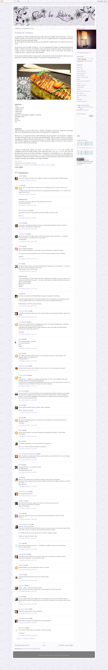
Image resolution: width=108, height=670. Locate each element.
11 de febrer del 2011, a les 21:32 (28, 486)
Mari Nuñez (22, 628)
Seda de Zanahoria (24, 210)
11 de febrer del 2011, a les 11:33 (28, 317)
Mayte (20, 441)
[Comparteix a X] (19, 167)
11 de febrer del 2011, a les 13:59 (28, 412)
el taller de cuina (23, 366)
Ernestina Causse (24, 491)
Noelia (20, 464)
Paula (61, 153)
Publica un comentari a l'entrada (25, 638)
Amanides (79, 67)
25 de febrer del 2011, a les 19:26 (28, 635)
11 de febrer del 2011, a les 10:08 (28, 241)
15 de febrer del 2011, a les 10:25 (28, 604)
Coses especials (25, 165)
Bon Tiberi (22, 391)
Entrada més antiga (66, 645)
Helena (21, 513)
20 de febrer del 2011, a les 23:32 (28, 622)
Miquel (21, 339)
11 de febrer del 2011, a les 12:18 (28, 370)
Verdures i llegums (50, 165)
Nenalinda (21, 501)
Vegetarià (79, 99)
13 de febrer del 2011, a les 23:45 (28, 569)
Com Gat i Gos (23, 234)
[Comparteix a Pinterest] (22, 167)
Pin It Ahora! (18, 161)
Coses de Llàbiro (23, 311)
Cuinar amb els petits (82, 77)
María (20, 417)
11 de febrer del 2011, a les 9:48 (27, 194)
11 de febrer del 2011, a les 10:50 (28, 288)
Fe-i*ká (21, 543)
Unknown (21, 565)
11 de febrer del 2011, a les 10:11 (28, 258)
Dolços (78, 79)
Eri (40, 155)
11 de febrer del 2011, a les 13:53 (28, 400)
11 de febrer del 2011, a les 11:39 (28, 334)
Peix (78, 97)
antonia (21, 574)
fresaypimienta (23, 554)
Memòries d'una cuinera (83, 91)
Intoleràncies (80, 87)
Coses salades (34, 165)
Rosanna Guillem (24, 618)
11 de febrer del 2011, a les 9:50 (27, 205)
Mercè (20, 596)
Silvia (20, 405)
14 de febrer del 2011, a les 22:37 (28, 591)
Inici (44, 645)
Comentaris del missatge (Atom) (31, 648)
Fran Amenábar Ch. (24, 524)
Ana (20, 477)
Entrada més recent (22, 645)
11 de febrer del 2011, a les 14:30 (28, 425)
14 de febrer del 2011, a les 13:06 (28, 580)
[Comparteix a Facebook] (20, 167)
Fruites (78, 83)
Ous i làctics (41, 165)
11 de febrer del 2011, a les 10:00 (28, 229)
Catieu (20, 246)
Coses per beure (81, 73)
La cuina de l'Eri (23, 375)
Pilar (20, 263)
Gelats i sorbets (81, 85)
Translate (89, 61)
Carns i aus (80, 69)
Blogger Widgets (85, 110)
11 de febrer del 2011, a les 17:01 (28, 459)
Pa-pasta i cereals (81, 95)
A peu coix (22, 585)
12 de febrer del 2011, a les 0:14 (27, 508)
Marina (21, 430)
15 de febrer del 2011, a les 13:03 (28, 613)
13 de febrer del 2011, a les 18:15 (28, 549)
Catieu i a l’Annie (59, 151)
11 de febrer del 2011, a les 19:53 (28, 472)
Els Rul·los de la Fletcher (83, 81)
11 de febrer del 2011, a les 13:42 (28, 386)
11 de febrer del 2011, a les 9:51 (27, 218)
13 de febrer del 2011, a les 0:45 (27, 538)
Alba (20, 293)
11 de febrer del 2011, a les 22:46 (28, 495)
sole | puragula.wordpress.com (27, 454)
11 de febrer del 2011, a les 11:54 (28, 361)
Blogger (67, 655)
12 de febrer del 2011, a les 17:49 (28, 519)
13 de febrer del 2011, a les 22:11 (28, 560)
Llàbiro (78, 89)
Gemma (21, 223)
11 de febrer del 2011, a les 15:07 (28, 436)
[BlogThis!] (17, 167)
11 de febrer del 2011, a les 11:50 (28, 348)
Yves (20, 185)
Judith (40, 47)
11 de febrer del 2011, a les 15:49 (28, 448)
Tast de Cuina (56, 149)
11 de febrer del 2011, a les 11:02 (28, 306)
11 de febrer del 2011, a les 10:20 (28, 271)
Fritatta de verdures (24, 32)
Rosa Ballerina (23, 322)
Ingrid (20, 353)
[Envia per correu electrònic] (15, 167)
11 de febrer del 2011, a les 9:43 (27, 180)
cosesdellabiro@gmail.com (84, 52)
